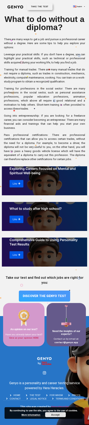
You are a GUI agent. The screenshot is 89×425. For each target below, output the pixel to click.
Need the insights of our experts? (66, 333)
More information (31, 414)
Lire (15, 183)
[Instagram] (44, 373)
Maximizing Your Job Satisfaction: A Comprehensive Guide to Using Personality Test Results (44, 239)
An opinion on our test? (23, 329)
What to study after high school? (36, 208)
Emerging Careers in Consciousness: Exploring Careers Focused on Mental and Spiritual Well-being (43, 168)
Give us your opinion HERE (23, 338)
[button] (40, 6)
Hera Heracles (60, 406)
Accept (55, 415)
